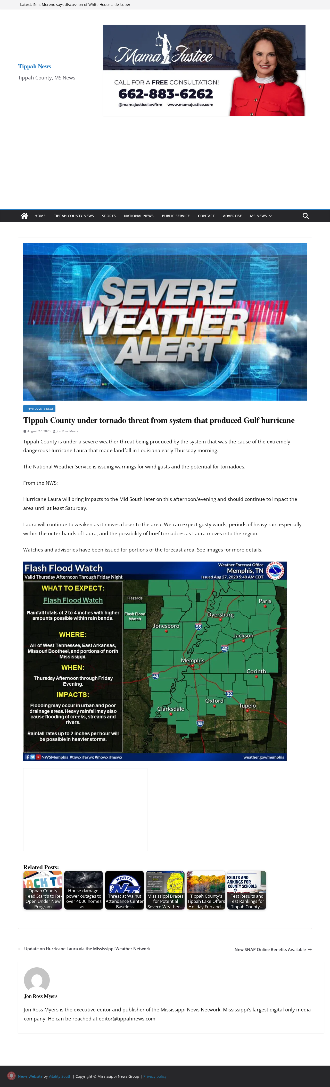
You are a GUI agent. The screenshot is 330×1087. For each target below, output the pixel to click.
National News (139, 215)
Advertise (232, 215)
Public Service (176, 215)
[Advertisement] (165, 170)
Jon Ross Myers (67, 431)
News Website (30, 1076)
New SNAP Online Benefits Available (270, 949)
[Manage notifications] (11, 1076)
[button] (270, 216)
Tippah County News (74, 215)
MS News (258, 215)
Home (40, 215)
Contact (206, 215)
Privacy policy (155, 1076)
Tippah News (34, 65)
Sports (109, 215)
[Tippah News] (24, 216)
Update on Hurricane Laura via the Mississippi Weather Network (87, 949)
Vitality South (60, 1076)
